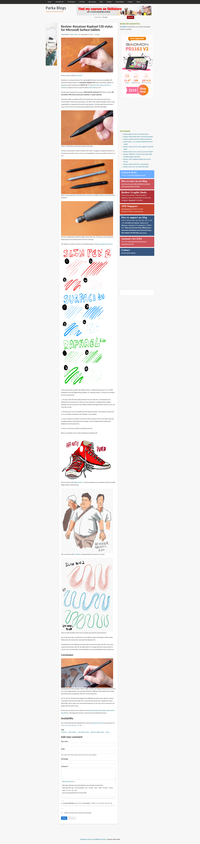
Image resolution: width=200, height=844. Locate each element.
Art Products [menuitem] (71, 2)
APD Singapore (126, 209)
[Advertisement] (135, 112)
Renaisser (79, 75)
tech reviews (72, 732)
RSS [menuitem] (101, 2)
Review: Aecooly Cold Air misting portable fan (137, 139)
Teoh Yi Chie (74, 34)
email (125, 200)
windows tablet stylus (97, 732)
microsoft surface (83, 732)
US (114, 723)
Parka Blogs (56, 8)
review (64, 88)
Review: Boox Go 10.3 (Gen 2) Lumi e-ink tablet (138, 152)
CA (63, 725)
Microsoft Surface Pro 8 (105, 244)
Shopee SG (131, 225)
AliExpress (124, 225)
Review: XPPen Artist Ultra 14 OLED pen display (138, 137)
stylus (107, 732)
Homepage (64, 759)
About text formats (67, 781)
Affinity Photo (78, 482)
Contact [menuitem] (130, 2)
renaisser (64, 732)
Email (63, 749)
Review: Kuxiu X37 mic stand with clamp (136, 167)
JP (80, 725)
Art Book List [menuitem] (59, 2)
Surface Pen (91, 88)
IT (77, 725)
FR (72, 725)
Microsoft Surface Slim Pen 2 (102, 85)
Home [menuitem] (49, 2)
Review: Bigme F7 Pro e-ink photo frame (136, 134)
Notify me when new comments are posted (77, 813)
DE (69, 725)
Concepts (77, 554)
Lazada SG (141, 225)
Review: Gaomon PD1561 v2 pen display (136, 164)
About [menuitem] (138, 2)
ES (75, 725)
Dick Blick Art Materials (132, 223)
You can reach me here (128, 253)
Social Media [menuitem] (120, 2)
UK (66, 725)
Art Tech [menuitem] (81, 2)
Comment (64, 766)
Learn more (142, 233)
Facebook (132, 200)
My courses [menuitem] (92, 2)
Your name (64, 741)
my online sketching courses (136, 175)
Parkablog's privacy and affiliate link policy (93, 839)
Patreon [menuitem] (109, 2)
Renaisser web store (98, 723)
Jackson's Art (144, 223)
